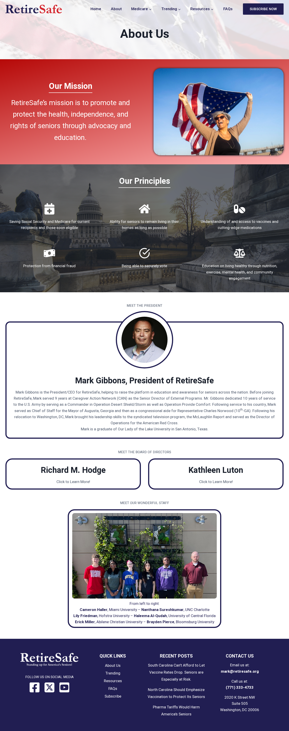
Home (96, 9)
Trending (112, 673)
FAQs (228, 9)
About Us (113, 665)
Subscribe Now (263, 9)
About (116, 9)
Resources (113, 681)
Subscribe (113, 696)
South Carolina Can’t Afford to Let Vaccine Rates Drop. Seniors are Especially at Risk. (176, 672)
